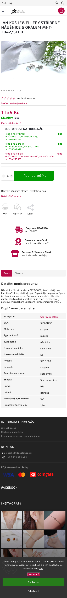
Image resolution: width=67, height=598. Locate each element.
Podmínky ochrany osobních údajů (20, 436)
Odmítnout (33, 591)
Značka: (14, 103)
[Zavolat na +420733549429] (11, 3)
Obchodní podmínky (12, 432)
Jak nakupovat (9, 427)
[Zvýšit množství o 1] (11, 176)
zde (41, 568)
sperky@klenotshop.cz (19, 452)
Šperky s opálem (49, 316)
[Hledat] (56, 3)
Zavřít (57, 219)
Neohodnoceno (26, 98)
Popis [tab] (7, 273)
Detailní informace (11, 196)
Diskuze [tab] (19, 273)
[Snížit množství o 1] (3, 176)
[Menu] (4, 10)
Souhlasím (33, 582)
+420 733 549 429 (16, 457)
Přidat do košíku (33, 175)
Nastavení (34, 574)
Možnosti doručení (11, 123)
